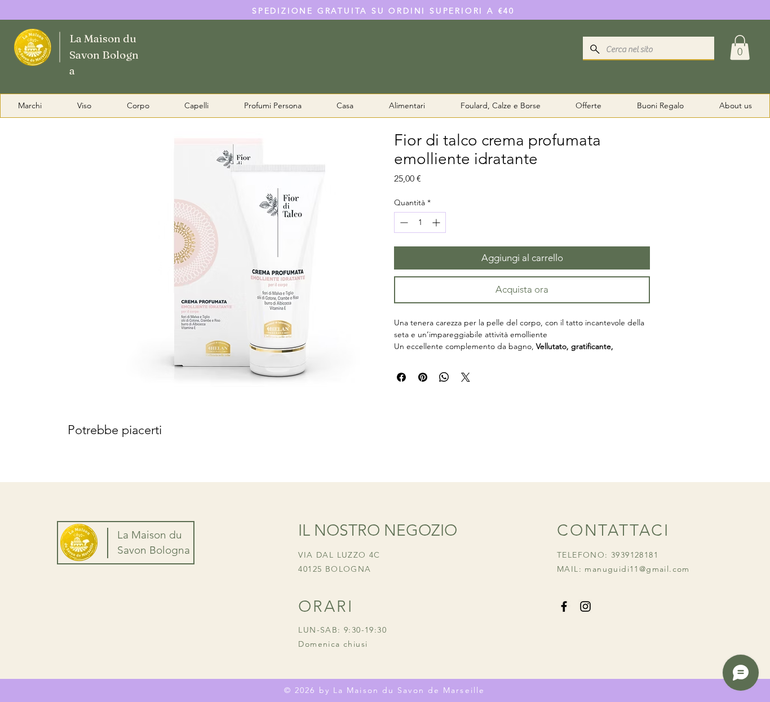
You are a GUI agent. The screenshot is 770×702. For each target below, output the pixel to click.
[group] (385, 466)
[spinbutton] (420, 222)
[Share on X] (465, 377)
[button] (739, 47)
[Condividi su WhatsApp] (444, 377)
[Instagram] (585, 606)
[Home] (79, 46)
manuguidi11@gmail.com (637, 569)
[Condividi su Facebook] (401, 377)
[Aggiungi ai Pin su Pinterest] (423, 377)
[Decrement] (403, 222)
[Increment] (437, 222)
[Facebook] (564, 606)
